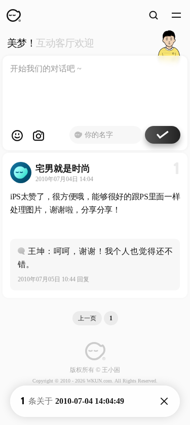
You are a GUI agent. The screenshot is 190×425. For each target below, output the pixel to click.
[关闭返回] (164, 401)
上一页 (87, 318)
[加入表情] (17, 135)
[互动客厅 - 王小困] (169, 43)
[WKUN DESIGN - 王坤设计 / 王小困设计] (14, 15)
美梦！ (50, 43)
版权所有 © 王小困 (95, 369)
